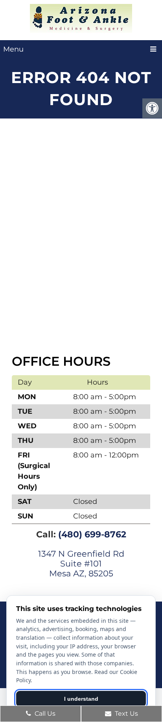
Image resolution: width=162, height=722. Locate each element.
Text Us (125, 713)
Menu (13, 49)
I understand (81, 699)
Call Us (44, 713)
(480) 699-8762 (92, 534)
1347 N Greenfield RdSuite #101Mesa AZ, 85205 (81, 563)
